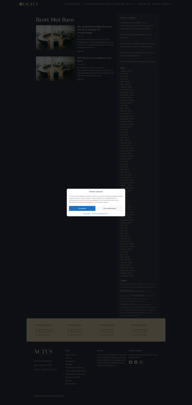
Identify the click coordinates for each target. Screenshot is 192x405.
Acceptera (82, 208)
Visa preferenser (109, 208)
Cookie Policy (87, 213)
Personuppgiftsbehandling (100, 213)
